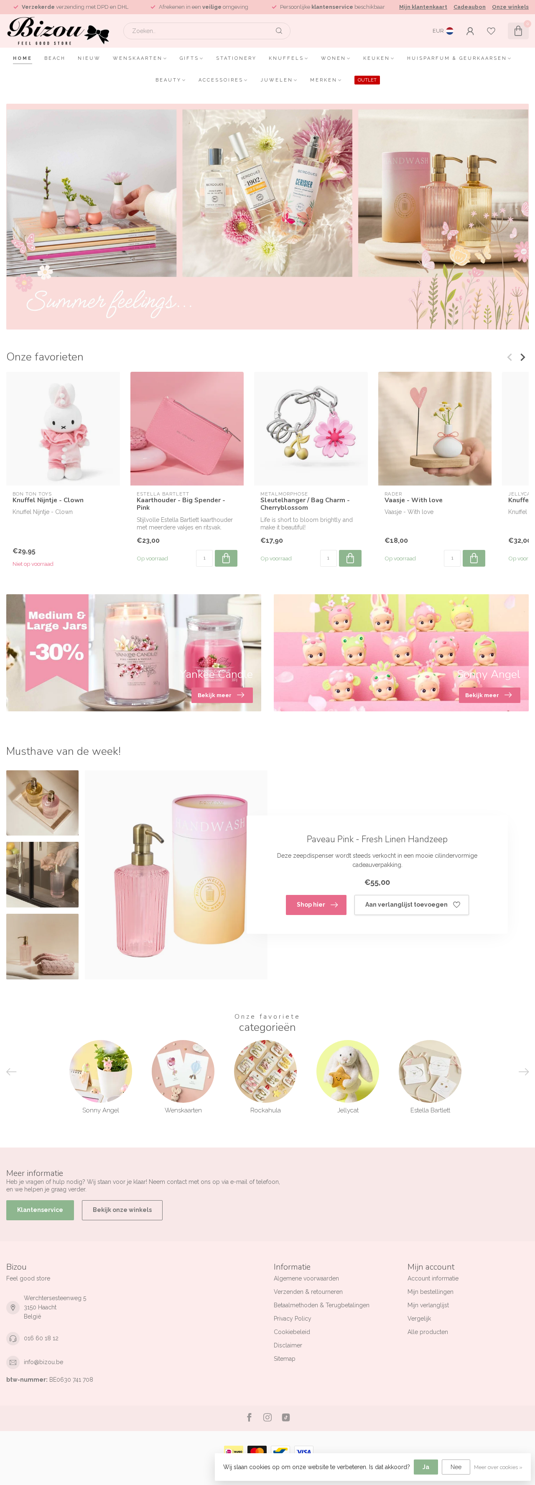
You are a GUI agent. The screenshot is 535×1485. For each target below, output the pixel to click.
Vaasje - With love (414, 500)
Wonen (333, 58)
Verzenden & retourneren (308, 1291)
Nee (456, 1467)
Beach (55, 58)
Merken (323, 80)
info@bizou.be (43, 1362)
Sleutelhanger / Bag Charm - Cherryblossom (305, 504)
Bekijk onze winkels (122, 1209)
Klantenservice (40, 1209)
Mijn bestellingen (430, 1291)
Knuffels (286, 58)
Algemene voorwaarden (306, 1278)
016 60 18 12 (41, 1338)
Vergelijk (419, 1318)
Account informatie (433, 1278)
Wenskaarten (138, 58)
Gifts (189, 58)
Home (22, 58)
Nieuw (89, 58)
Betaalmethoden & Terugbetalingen (321, 1305)
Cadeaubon (469, 7)
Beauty (168, 80)
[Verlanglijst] (491, 31)
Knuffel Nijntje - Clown (48, 500)
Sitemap (285, 1358)
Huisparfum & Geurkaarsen (457, 58)
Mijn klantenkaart (423, 7)
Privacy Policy (292, 1318)
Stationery (236, 58)
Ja (426, 1467)
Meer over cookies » (498, 1467)
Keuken (376, 58)
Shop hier (311, 904)
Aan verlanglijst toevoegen (406, 904)
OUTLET (367, 80)
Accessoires (221, 80)
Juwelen (276, 80)
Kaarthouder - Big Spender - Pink (181, 504)
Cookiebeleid (292, 1332)
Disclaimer (288, 1345)
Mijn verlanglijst (428, 1305)
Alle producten (428, 1332)
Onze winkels (510, 7)
